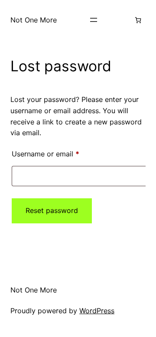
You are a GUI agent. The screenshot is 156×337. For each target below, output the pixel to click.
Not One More (33, 20)
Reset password (52, 210)
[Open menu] (93, 20)
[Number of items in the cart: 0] (138, 20)
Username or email (60, 153)
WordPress (96, 310)
